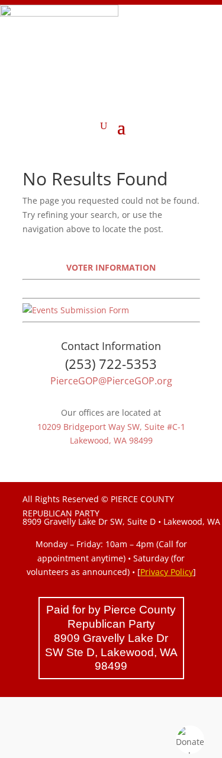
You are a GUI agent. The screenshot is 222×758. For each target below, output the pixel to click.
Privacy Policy (166, 571)
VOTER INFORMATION (111, 267)
